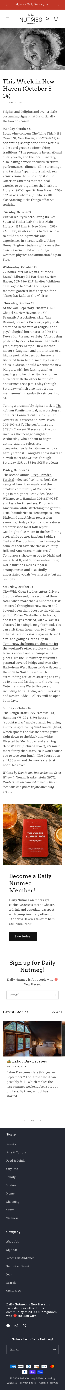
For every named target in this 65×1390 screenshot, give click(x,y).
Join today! (23, 936)
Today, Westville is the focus (34, 615)
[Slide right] (40, 1120)
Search (11, 1282)
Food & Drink (15, 1160)
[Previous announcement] (6, 4)
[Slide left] (24, 1120)
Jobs (9, 1274)
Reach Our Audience (20, 1258)
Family (11, 1177)
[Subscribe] (54, 995)
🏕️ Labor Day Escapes (27, 1061)
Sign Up (11, 1250)
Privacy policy (28, 1382)
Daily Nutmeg (27, 1378)
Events (11, 1144)
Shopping (12, 1201)
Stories (11, 1134)
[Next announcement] (58, 4)
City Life (12, 1169)
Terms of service (48, 1382)
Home (10, 1193)
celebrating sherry (16, 143)
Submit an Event (18, 1266)
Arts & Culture (16, 1152)
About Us (12, 1241)
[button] (7, 19)
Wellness (12, 1218)
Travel (10, 1210)
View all (56, 1012)
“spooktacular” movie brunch (24, 722)
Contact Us (13, 1290)
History (11, 1185)
